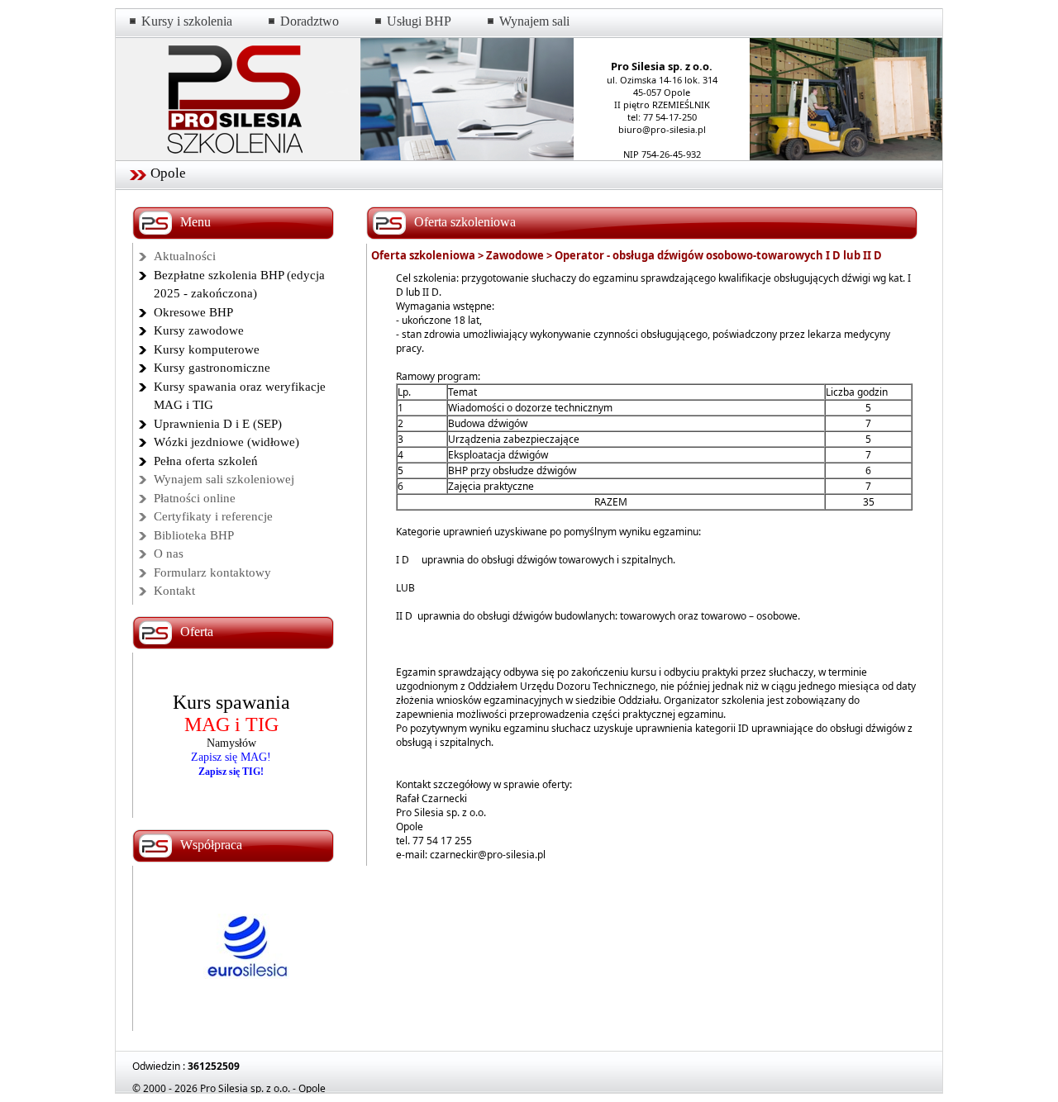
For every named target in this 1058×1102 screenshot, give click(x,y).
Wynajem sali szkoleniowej (224, 479)
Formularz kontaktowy (212, 572)
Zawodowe (515, 255)
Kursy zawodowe (199, 330)
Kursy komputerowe (207, 349)
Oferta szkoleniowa (423, 255)
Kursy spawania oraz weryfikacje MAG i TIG (240, 396)
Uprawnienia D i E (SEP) (218, 423)
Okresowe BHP (193, 312)
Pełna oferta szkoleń (206, 461)
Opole (168, 173)
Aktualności (185, 256)
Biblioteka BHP (194, 535)
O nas (168, 553)
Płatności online (195, 498)
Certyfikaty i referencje (213, 516)
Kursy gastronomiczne (212, 367)
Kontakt (174, 590)
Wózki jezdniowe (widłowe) (226, 442)
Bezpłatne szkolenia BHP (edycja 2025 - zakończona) (239, 284)
